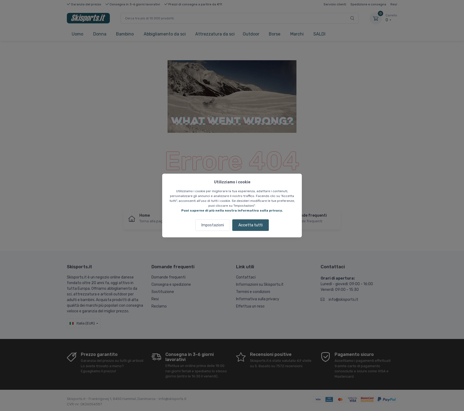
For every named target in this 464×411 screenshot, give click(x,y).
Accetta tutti (250, 225)
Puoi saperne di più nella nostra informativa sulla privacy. (232, 210)
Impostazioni (212, 225)
